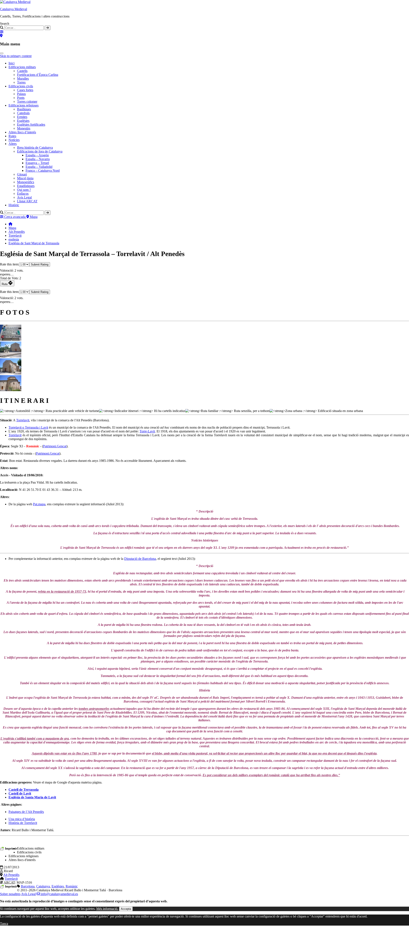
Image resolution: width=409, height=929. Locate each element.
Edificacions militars (22, 67)
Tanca (4, 923)
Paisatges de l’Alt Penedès (26, 812)
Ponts (20, 97)
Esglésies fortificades (31, 124)
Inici (11, 63)
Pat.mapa (39, 504)
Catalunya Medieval (13, 9)
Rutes (12, 136)
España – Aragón (37, 155)
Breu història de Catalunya (35, 147)
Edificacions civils (21, 86)
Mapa (12, 228)
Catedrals (23, 113)
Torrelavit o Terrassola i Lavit (28, 427)
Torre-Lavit (147, 431)
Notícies (14, 140)
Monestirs (23, 128)
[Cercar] (47, 28)
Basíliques (24, 109)
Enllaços (23, 193)
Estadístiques (26, 186)
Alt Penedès (17, 231)
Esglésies (23, 120)
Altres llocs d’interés (22, 132)
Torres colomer (27, 101)
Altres (13, 143)
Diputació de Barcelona (140, 558)
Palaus (21, 94)
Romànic (72, 886)
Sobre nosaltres (10, 894)
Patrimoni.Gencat (54, 446)
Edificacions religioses (24, 105)
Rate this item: (9, 264)
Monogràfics (25, 182)
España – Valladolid (39, 167)
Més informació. (107, 908)
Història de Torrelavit (23, 823)
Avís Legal (28, 894)
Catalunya (43, 886)
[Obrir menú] (1, 53)
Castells (22, 71)
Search (4, 23)
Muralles (23, 78)
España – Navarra (38, 159)
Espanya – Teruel (37, 163)
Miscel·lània (25, 178)
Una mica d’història (22, 819)
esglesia (14, 239)
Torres (21, 82)
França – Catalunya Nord (43, 170)
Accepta (126, 908)
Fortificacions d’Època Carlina (37, 74)
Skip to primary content (16, 56)
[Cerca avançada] (1, 32)
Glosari (22, 174)
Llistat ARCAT (27, 201)
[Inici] (10, 224)
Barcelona (28, 886)
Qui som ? (24, 190)
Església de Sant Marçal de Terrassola (34, 243)
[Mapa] (1, 35)
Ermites (22, 117)
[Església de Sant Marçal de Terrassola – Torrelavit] (10, 339)
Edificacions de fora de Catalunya (39, 151)
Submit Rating (39, 264)
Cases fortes (25, 90)
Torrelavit (15, 235)
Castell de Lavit (20, 793)
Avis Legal (24, 197)
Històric (14, 205)
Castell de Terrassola (24, 789)
